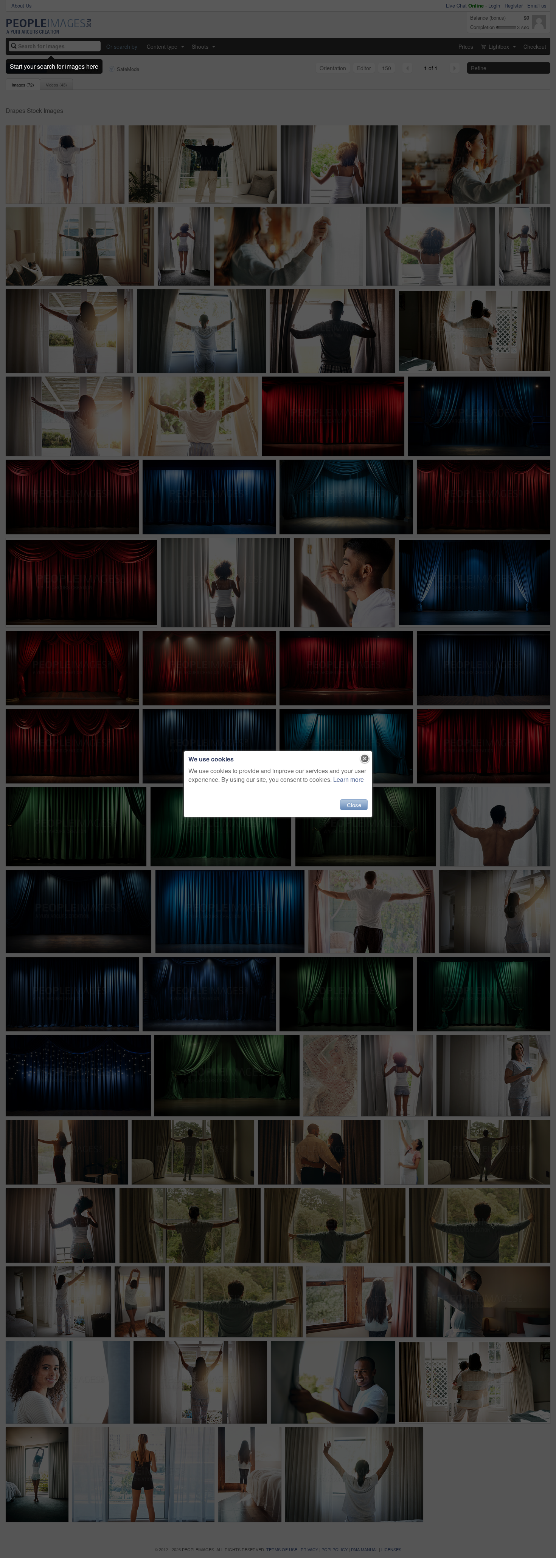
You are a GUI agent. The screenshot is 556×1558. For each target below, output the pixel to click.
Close (354, 805)
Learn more (348, 779)
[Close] (364, 758)
